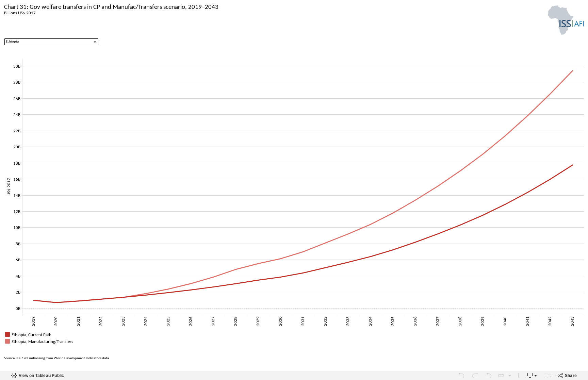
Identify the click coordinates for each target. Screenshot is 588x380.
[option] (294, 334)
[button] (581, 333)
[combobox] (51, 41)
